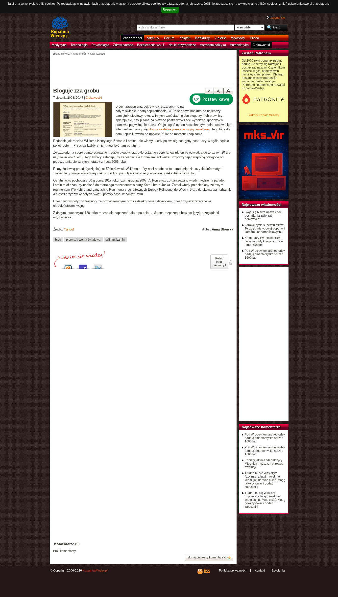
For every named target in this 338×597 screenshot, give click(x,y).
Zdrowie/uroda (123, 45)
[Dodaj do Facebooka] (82, 265)
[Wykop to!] (68, 265)
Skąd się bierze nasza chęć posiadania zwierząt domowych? (263, 215)
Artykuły (153, 38)
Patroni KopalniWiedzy (263, 115)
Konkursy (202, 38)
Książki (184, 38)
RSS (206, 571)
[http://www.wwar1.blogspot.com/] (84, 120)
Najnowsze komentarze (261, 427)
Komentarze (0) (67, 544)
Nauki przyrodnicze (182, 45)
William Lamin (115, 239)
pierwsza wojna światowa (83, 239)
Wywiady (238, 38)
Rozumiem (170, 9)
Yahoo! (69, 229)
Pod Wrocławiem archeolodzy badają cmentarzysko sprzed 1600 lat (265, 254)
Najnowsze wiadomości (261, 205)
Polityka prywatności (232, 570)
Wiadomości (132, 38)
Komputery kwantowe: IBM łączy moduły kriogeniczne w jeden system (264, 241)
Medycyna (59, 45)
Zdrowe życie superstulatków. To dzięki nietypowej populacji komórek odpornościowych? (265, 228)
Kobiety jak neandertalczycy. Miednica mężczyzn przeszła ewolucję (264, 464)
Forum (169, 38)
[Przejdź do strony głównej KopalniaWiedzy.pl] (60, 28)
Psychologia (100, 45)
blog (58, 239)
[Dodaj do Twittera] (97, 265)
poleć (230, 263)
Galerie (220, 38)
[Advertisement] (143, 70)
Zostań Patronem (256, 53)
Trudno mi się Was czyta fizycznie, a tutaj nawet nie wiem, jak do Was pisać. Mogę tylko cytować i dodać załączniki (265, 480)
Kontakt (260, 570)
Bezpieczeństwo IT (151, 45)
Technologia (79, 45)
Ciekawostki (261, 45)
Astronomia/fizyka (213, 45)
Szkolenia (278, 570)
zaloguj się (277, 17)
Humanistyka (239, 45)
